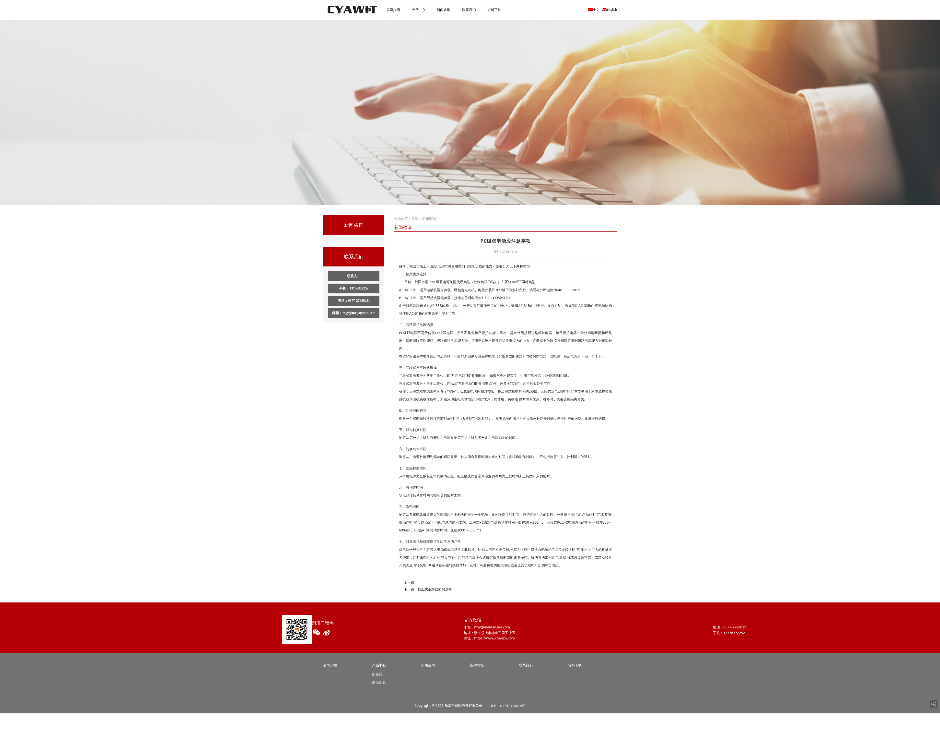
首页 (367, 9)
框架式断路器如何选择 (435, 589)
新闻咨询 (443, 9)
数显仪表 (379, 682)
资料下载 (494, 9)
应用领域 (477, 665)
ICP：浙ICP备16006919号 (508, 706)
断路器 (377, 674)
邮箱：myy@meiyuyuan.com (354, 313)
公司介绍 (393, 9)
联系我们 (469, 9)
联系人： (354, 276)
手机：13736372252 (353, 288)
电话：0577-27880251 (354, 300)
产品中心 (418, 9)
